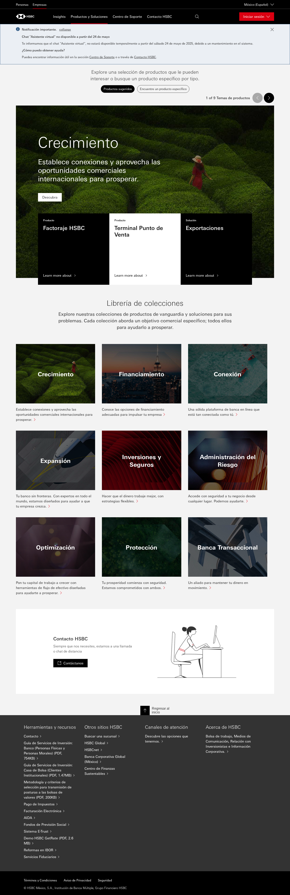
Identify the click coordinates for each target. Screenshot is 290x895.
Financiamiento (141, 374)
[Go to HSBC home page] (26, 16)
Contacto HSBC (159, 16)
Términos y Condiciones (40, 880)
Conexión (227, 374)
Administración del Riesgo (228, 460)
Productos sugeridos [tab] (118, 89)
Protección (141, 547)
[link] (50, 197)
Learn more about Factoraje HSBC (73, 249)
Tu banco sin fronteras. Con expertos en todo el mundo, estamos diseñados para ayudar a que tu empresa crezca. (53, 501)
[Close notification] (272, 29)
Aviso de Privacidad (77, 880)
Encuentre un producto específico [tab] (163, 89)
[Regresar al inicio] (145, 710)
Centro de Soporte (127, 16)
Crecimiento (55, 374)
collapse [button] (65, 29)
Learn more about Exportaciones (216, 249)
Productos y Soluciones (89, 16)
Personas (22, 4)
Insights (59, 16)
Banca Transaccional (227, 547)
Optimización (55, 547)
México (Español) (256, 4)
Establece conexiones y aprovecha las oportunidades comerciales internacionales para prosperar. (54, 414)
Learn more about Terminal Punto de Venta (145, 249)
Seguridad (105, 880)
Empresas (39, 4)
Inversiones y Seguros (141, 460)
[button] (257, 98)
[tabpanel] (145, 344)
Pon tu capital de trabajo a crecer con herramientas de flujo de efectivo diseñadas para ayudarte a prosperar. (51, 587)
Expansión (55, 460)
